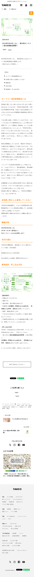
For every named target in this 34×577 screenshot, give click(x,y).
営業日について (17, 509)
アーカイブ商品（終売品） (8, 504)
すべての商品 (10, 496)
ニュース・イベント (9, 404)
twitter (5, 216)
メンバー (21, 533)
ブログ (9, 518)
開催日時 (8, 82)
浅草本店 (9, 509)
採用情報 (24, 535)
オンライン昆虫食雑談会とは (14, 76)
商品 (5, 9)
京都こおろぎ (18, 526)
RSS (3, 552)
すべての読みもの (11, 516)
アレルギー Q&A (14, 540)
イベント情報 (14, 511)
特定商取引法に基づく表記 (8, 550)
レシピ (3, 518)
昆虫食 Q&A (5, 540)
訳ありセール (20, 501)
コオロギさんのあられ (7, 526)
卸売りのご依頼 (5, 545)
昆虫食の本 (11, 501)
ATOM (6, 552)
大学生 (22, 405)
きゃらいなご (5, 528)
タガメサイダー (19, 496)
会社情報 (14, 533)
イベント (19, 404)
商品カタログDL (6, 535)
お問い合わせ (18, 543)
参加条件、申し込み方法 (12, 89)
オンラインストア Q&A (7, 543)
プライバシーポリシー (22, 550)
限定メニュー (5, 511)
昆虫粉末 (4, 501)
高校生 (8, 408)
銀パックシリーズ (6, 499)
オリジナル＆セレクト (18, 499)
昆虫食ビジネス (23, 407)
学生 (26, 405)
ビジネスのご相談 (16, 545)
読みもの (14, 9)
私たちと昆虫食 (14, 528)
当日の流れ (9, 86)
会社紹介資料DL (16, 535)
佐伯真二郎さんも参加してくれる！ (15, 79)
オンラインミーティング (10, 405)
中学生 (18, 405)
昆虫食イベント (14, 407)
